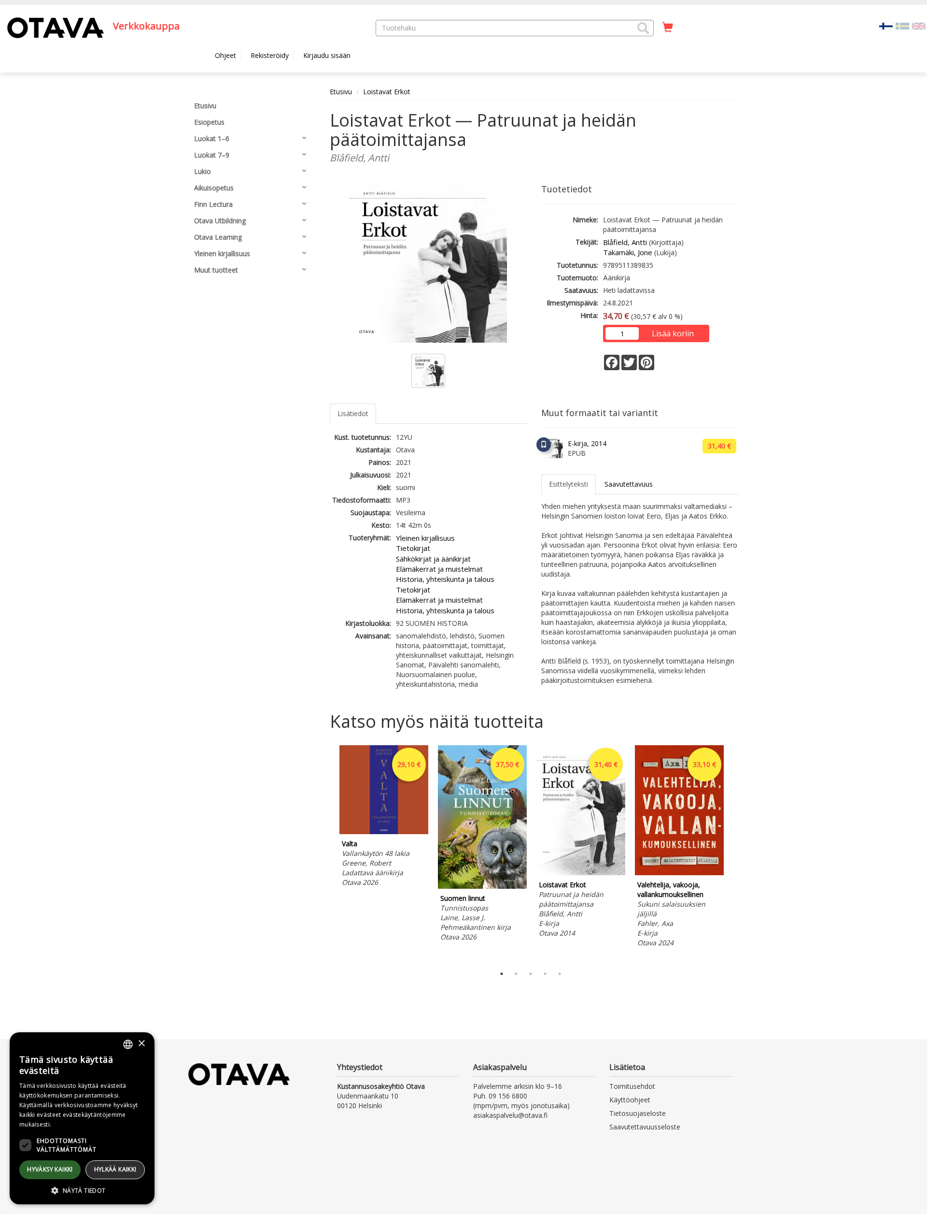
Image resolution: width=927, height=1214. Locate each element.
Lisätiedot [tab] (352, 413)
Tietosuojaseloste (637, 1113)
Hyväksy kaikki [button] (50, 1169)
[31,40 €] (580, 872)
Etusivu (341, 91)
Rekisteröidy (270, 55)
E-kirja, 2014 (587, 443)
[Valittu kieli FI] (886, 25)
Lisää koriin (673, 333)
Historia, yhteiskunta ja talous (445, 579)
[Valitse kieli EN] (919, 25)
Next (734, 853)
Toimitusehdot (632, 1086)
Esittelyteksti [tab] (568, 484)
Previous (327, 853)
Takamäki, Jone (627, 252)
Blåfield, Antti (625, 242)
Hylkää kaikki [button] (115, 1169)
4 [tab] (545, 974)
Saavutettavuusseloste (644, 1126)
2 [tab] (516, 974)
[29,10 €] (383, 831)
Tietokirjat (413, 548)
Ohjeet (225, 55)
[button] (643, 28)
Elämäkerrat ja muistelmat (439, 569)
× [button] (141, 1043)
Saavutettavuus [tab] (628, 484)
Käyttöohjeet (629, 1099)
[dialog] (82, 1118)
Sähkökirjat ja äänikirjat (433, 559)
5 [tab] (559, 974)
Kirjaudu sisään (327, 55)
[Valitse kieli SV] (902, 25)
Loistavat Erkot (386, 91)
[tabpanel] (384, 817)
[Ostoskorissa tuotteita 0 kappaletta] (668, 27)
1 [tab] (501, 974)
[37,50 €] (482, 886)
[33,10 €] (679, 872)
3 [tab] (530, 974)
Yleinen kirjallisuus (425, 538)
